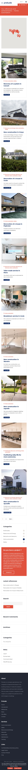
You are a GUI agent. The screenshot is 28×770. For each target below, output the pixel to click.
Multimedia (6, 530)
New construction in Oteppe (11, 585)
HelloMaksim (21, 761)
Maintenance (4, 737)
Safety (5, 542)
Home (3, 704)
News (2, 712)
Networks (3, 732)
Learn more (17, 768)
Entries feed (6, 656)
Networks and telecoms (10, 536)
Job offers (3, 714)
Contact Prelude (5, 752)
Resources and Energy (9, 533)
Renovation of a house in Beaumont (13, 590)
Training (3, 739)
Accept (10, 768)
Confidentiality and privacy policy (9, 748)
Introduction (4, 707)
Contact (3, 716)
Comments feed (7, 659)
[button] (15, 31)
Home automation (8, 539)
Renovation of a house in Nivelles (12, 588)
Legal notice (4, 750)
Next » (10, 519)
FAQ (2, 755)
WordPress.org (7, 662)
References (4, 709)
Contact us (8, 572)
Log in (5, 653)
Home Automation (6, 725)
